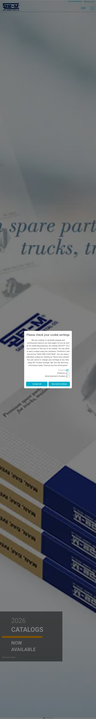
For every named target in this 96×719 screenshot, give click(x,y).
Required (61, 370)
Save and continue (59, 384)
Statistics (61, 373)
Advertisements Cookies (55, 376)
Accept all (37, 384)
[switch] (68, 373)
